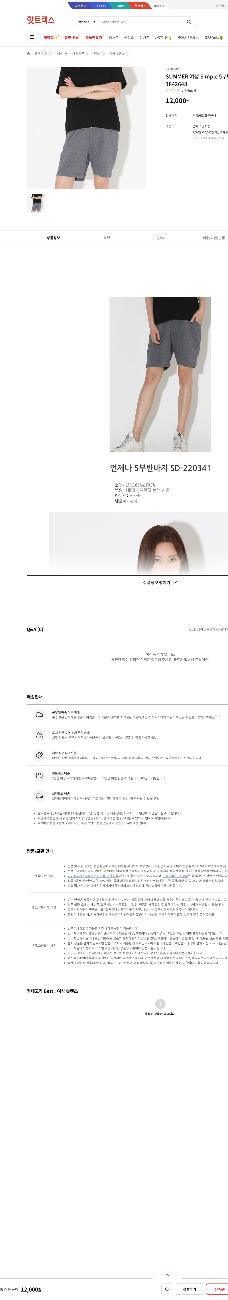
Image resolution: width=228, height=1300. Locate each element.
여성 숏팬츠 (116, 53)
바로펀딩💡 (163, 37)
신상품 (129, 37)
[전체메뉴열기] (32, 37)
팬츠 (97, 53)
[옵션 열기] (167, 1275)
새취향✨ (51, 37)
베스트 (114, 37)
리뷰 (107, 237)
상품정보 (53, 237)
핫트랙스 (84, 22)
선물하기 (189, 1289)
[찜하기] (167, 1289)
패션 (60, 53)
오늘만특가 (94, 37)
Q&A (160, 237)
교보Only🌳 (214, 37)
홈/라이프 (41, 53)
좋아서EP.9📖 (189, 37)
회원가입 (221, 5)
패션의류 (78, 53)
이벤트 (144, 37)
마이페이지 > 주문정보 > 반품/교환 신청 (93, 876)
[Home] (28, 53)
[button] (181, 91)
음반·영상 (72, 37)
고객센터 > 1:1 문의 (175, 876)
